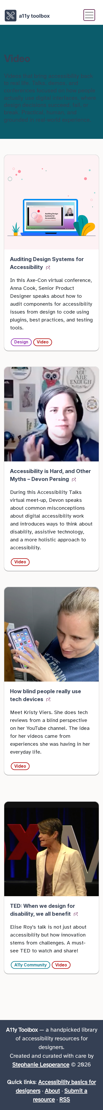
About (52, 1091)
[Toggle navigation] (89, 15)
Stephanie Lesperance (40, 1065)
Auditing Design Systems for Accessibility (47, 263)
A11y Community (30, 964)
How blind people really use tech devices (45, 695)
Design (21, 341)
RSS (64, 1100)
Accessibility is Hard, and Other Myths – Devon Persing (50, 475)
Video (43, 341)
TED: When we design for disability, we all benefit (42, 910)
